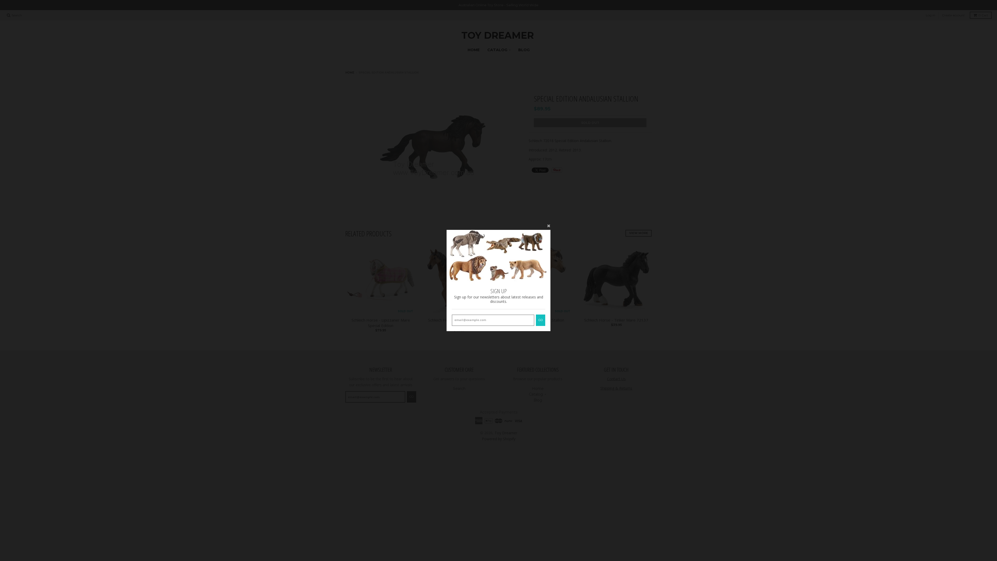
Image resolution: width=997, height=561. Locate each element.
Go (540, 320)
